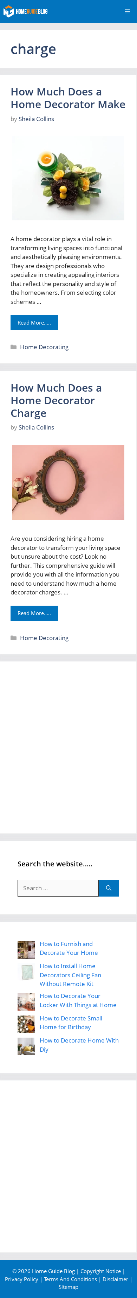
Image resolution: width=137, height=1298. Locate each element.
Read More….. (34, 322)
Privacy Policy (21, 1279)
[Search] (109, 888)
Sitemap (68, 1286)
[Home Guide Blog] (25, 11)
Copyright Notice (100, 1270)
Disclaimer (115, 1279)
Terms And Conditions (70, 1279)
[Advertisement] (68, 747)
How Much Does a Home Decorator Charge (56, 400)
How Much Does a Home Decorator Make (68, 97)
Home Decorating (44, 347)
